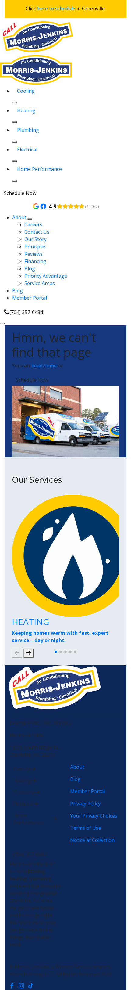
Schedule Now (20, 193)
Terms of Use (85, 828)
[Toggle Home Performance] (14, 181)
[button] (56, 652)
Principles (35, 246)
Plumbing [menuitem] (28, 130)
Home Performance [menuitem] (39, 169)
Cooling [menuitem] (26, 91)
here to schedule (56, 8)
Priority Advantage (45, 276)
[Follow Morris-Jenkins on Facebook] (14, 986)
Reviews (33, 254)
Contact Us (36, 232)
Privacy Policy (85, 803)
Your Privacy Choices (93, 815)
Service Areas (39, 283)
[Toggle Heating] (14, 122)
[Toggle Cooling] (14, 102)
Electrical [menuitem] (27, 149)
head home (44, 365)
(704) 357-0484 (26, 312)
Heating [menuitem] (26, 110)
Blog (29, 268)
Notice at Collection (92, 840)
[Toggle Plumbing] (14, 142)
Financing (35, 261)
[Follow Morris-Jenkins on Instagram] (23, 986)
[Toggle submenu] (29, 219)
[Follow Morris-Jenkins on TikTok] (32, 986)
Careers (33, 224)
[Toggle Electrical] (14, 161)
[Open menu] (2, 323)
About (19, 217)
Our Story (35, 239)
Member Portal (29, 297)
